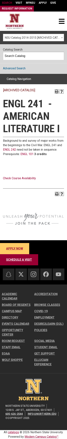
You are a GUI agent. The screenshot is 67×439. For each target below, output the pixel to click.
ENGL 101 (27, 154)
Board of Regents (16, 305)
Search (7, 2)
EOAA (6, 353)
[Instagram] (33, 274)
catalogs (13, 432)
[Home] (14, 21)
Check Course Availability (19, 178)
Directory (10, 317)
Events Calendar (15, 324)
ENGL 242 (9, 149)
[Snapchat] (8, 274)
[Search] (60, 56)
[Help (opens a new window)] (62, 91)
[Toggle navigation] (61, 21)
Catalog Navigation (19, 79)
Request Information (17, 8)
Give (53, 2)
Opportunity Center (12, 332)
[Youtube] (58, 274)
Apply (43, 2)
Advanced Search (14, 68)
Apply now (14, 248)
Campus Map (12, 311)
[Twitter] (21, 274)
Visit (19, 2)
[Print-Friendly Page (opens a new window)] (57, 91)
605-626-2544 (14, 413)
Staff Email (11, 347)
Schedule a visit (19, 259)
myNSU (30, 2)
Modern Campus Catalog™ (41, 436)
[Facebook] (46, 274)
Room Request (13, 341)
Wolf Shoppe (12, 360)
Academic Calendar (9, 296)
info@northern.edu (42, 413)
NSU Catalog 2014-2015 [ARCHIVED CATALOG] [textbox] (34, 37)
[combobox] (33, 37)
